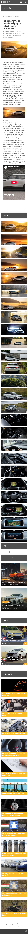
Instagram (26, 931)
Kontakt (11, 925)
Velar (8, 552)
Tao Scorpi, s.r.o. (17, 923)
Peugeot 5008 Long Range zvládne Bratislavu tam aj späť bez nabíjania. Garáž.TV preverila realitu (13, 659)
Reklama (7, 925)
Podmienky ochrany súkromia (14, 926)
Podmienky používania (18, 925)
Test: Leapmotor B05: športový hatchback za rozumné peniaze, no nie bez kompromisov (13, 640)
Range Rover (3, 552)
